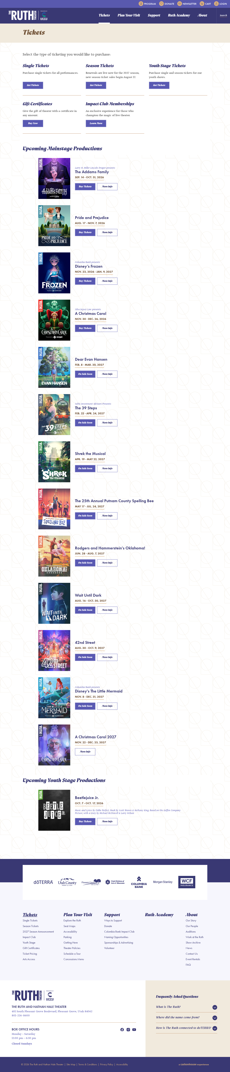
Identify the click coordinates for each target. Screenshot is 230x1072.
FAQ (188, 964)
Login (223, 3)
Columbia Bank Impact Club (119, 931)
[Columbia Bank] (138, 882)
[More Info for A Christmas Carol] (54, 320)
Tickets (104, 15)
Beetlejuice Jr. (87, 797)
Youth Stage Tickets (167, 66)
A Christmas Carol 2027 (95, 736)
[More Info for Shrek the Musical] (54, 461)
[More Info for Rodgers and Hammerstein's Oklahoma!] (54, 556)
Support (154, 15)
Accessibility (70, 931)
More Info (107, 186)
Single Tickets (36, 66)
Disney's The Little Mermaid (99, 691)
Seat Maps (69, 926)
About (202, 15)
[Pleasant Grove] (91, 882)
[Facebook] (122, 1029)
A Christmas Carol (90, 313)
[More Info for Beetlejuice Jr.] (54, 810)
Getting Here (71, 942)
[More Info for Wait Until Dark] (54, 603)
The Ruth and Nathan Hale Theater (28, 15)
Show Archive (193, 942)
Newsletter (190, 3)
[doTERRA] (43, 882)
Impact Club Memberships (110, 104)
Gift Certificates (37, 104)
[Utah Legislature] (115, 882)
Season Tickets (100, 66)
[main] (115, 441)
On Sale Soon (85, 374)
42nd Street (85, 642)
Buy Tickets (85, 186)
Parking (68, 937)
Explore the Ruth (72, 920)
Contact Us (192, 953)
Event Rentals (193, 959)
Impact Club (29, 937)
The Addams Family (92, 171)
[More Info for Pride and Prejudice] (54, 225)
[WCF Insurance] (186, 882)
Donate (169, 3)
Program (150, 3)
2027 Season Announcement (38, 931)
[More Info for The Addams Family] (54, 178)
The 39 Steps (86, 407)
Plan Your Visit (129, 15)
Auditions (191, 931)
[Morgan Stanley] (162, 882)
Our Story (191, 920)
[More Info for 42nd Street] (54, 650)
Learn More (96, 123)
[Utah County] (67, 882)
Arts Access (29, 959)
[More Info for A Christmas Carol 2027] (54, 744)
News (189, 948)
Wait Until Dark (88, 595)
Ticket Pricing (30, 953)
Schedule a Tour (72, 953)
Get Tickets (33, 85)
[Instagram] (128, 1029)
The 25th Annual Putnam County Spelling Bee (114, 500)
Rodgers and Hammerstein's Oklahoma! (110, 548)
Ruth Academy (179, 15)
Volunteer (109, 948)
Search (223, 15)
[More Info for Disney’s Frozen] (54, 272)
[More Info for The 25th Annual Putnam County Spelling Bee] (54, 509)
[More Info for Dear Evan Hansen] (54, 367)
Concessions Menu (74, 959)
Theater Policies (72, 948)
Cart (208, 3)
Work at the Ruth (194, 937)
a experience (194, 1064)
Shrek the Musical (90, 453)
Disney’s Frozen (88, 266)
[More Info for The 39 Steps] (54, 414)
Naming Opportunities (116, 937)
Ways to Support (113, 920)
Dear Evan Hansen (91, 359)
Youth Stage (29, 942)
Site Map (70, 1064)
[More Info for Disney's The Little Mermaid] (54, 697)
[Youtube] (134, 1029)
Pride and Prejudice (92, 217)
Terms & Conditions (87, 1064)
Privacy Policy (106, 1064)
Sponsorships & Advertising (118, 942)
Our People (192, 926)
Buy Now (33, 123)
